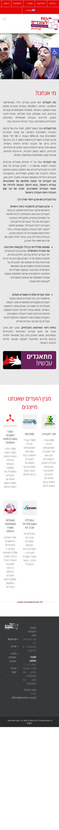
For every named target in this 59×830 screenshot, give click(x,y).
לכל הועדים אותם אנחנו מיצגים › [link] (29, 602)
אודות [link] (13, 646)
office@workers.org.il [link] (23, 697)
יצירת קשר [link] (13, 670)
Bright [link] (29, 723)
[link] (55, 52)
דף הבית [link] (12, 639)
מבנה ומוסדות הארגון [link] (12, 657)
